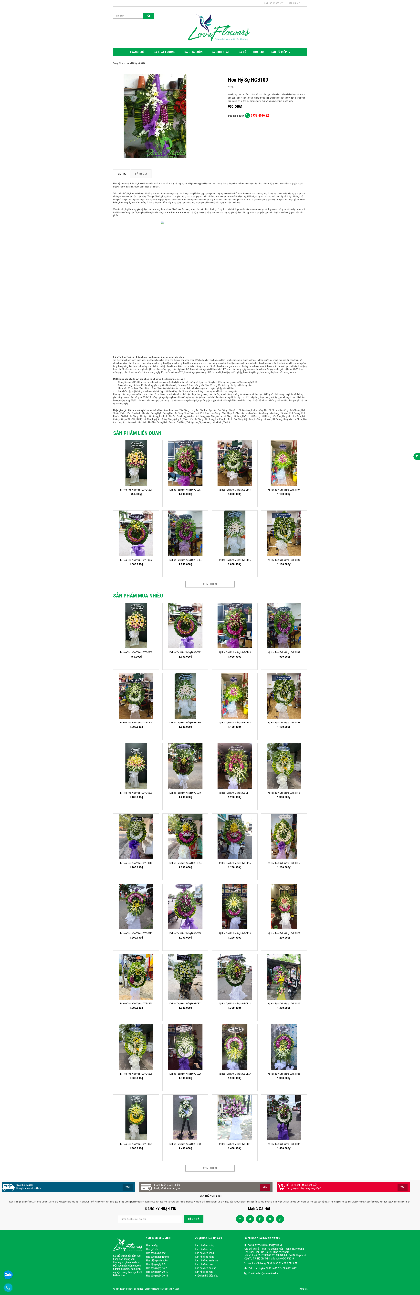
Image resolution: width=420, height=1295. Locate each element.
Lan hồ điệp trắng (204, 1245)
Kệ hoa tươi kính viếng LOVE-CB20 (284, 933)
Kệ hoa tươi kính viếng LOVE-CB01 (136, 489)
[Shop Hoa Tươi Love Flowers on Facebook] (239, 1219)
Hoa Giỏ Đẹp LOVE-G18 (27, 1277)
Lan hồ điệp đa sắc (205, 1268)
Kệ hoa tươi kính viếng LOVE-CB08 (284, 560)
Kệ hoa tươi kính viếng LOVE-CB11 (235, 793)
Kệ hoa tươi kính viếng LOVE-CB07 (284, 489)
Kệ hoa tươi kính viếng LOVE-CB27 (235, 1073)
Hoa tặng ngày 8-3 (156, 1264)
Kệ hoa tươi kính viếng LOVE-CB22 (185, 1003)
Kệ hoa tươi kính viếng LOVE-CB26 (185, 1073)
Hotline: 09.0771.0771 (274, 3)
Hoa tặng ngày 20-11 (157, 1275)
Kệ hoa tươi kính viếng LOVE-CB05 (235, 489)
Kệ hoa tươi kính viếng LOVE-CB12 (284, 793)
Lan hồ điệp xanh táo (206, 1260)
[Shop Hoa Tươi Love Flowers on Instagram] (269, 1219)
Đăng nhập (294, 3)
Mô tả (121, 173)
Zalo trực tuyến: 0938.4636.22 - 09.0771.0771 (273, 1268)
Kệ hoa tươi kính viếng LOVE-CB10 (185, 793)
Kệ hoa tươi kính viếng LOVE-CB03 (185, 489)
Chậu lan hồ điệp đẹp (206, 1275)
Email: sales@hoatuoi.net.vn (263, 1273)
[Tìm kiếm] (148, 16)
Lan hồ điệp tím (203, 1249)
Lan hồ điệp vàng (204, 1253)
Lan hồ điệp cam (204, 1264)
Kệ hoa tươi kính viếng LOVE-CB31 (235, 1144)
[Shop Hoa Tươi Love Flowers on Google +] (279, 1219)
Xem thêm (210, 584)
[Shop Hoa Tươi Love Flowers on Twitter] (249, 1219)
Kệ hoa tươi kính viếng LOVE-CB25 (136, 1073)
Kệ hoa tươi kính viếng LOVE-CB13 (136, 863)
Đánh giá (141, 173)
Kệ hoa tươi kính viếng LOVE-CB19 (235, 933)
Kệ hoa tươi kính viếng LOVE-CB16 (284, 863)
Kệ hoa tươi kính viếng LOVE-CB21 (136, 1003)
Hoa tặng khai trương (157, 1256)
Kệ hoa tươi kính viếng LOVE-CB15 (235, 863)
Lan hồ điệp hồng (204, 1256)
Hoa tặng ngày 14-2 (156, 1268)
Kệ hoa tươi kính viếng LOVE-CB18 (185, 933)
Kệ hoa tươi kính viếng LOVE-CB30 (185, 1144)
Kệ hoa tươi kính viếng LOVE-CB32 (284, 1144)
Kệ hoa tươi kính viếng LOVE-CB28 (284, 1073)
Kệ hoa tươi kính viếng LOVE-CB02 (136, 560)
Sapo (177, 1288)
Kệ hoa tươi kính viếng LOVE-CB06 (235, 560)
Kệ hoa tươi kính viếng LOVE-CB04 (185, 560)
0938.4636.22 (259, 115)
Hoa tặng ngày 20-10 (157, 1271)
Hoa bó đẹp (152, 1245)
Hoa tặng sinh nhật (156, 1253)
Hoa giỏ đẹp (152, 1249)
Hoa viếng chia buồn (157, 1260)
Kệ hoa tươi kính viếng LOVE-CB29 (136, 1144)
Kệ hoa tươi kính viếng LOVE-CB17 (136, 933)
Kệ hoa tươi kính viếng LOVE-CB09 (136, 793)
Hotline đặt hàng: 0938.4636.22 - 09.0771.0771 (273, 1263)
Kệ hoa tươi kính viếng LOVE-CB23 (235, 1003)
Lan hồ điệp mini (204, 1271)
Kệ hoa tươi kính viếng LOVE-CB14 (185, 863)
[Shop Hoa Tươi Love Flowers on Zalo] (259, 1219)
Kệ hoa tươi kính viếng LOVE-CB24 (284, 1003)
